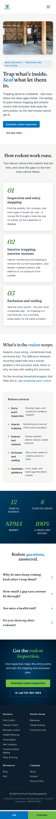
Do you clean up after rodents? (18, 622)
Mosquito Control (11, 730)
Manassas (35, 720)
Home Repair (9, 739)
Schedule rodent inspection (21, 124)
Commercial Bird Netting (11, 751)
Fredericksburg (37, 725)
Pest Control (9, 720)
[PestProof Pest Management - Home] (7, 7)
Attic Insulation (10, 744)
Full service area (38, 730)
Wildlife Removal (11, 734)
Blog (5, 771)
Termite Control (10, 725)
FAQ (5, 776)
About (33, 771)
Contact (33, 776)
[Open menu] (49, 7)
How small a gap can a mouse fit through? (24, 593)
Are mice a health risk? (19, 608)
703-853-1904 (14, 133)
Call (14, 815)
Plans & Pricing (10, 757)
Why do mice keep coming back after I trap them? (22, 577)
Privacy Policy (37, 781)
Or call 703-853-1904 (28, 692)
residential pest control (37, 380)
